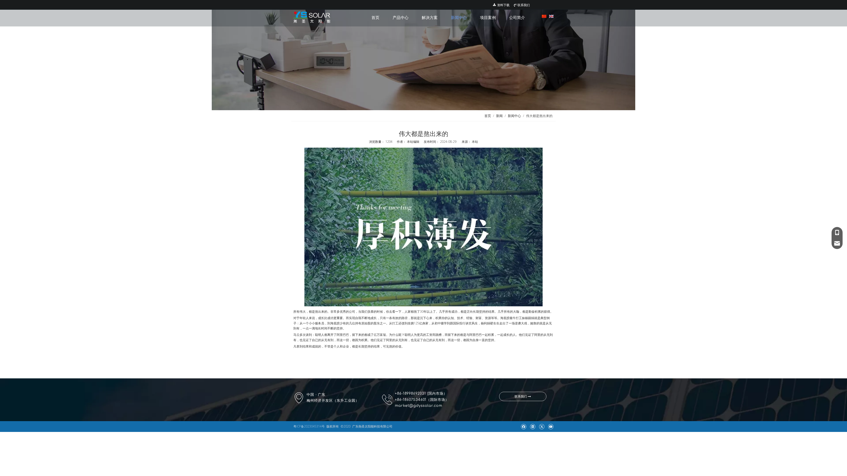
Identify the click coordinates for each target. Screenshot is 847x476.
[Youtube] (550, 426)
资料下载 (503, 5)
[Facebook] (523, 426)
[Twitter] (541, 426)
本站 (475, 141)
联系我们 (523, 5)
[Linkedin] (532, 426)
